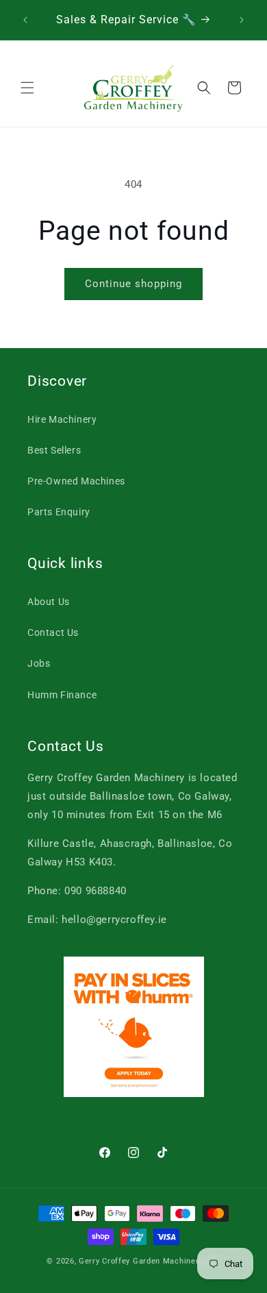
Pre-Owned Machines (76, 481)
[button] (27, 88)
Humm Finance (62, 694)
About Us (48, 601)
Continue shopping (133, 284)
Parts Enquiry (58, 511)
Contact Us (53, 632)
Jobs (38, 663)
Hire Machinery (62, 419)
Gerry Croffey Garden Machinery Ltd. (149, 1261)
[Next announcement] (242, 20)
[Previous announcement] (25, 20)
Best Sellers (54, 450)
